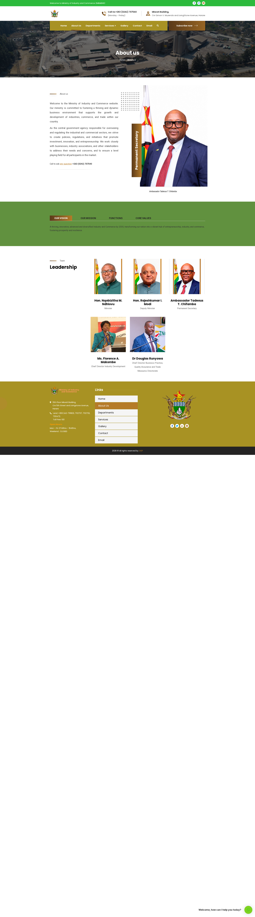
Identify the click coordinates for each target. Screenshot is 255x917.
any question (66, 164)
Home (122, 60)
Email (101, 440)
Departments (106, 412)
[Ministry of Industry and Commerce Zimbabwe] (65, 13)
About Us (103, 405)
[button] (248, 910)
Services (103, 419)
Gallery (102, 426)
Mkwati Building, (160, 12)
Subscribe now (184, 25)
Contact (103, 433)
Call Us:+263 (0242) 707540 (122, 12)
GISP (141, 450)
